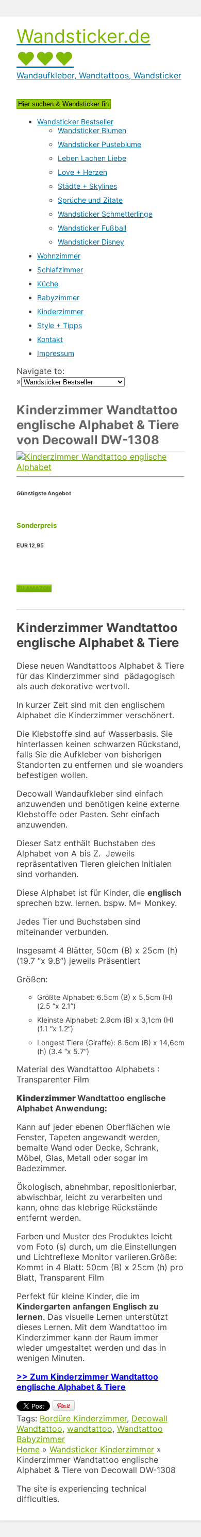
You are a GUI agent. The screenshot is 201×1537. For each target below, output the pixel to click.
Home (28, 1449)
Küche (47, 283)
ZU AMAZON (34, 588)
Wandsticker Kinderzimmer (101, 1449)
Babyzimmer (58, 297)
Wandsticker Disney (91, 241)
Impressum (55, 353)
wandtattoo (89, 1428)
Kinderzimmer (60, 311)
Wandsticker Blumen (92, 130)
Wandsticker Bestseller (75, 121)
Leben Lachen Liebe (92, 158)
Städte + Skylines (87, 186)
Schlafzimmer (60, 269)
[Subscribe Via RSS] (100, 84)
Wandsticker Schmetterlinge (105, 213)
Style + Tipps (59, 325)
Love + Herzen (82, 172)
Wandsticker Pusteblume (99, 144)
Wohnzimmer (58, 255)
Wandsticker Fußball (92, 227)
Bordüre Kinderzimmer (83, 1418)
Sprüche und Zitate (90, 200)
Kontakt (50, 339)
